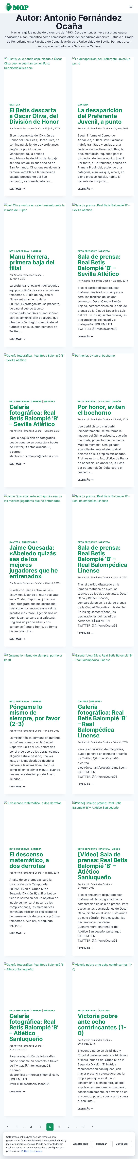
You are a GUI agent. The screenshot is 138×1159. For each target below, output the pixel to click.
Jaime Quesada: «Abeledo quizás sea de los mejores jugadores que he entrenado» (33, 562)
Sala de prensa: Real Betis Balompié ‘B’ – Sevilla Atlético (99, 265)
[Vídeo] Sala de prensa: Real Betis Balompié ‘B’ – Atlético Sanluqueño (102, 866)
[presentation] (35, 77)
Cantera (14, 104)
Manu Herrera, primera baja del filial (31, 262)
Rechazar (101, 1143)
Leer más (17, 188)
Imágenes (49, 401)
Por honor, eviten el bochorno (101, 409)
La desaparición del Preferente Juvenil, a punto (100, 116)
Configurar (122, 1143)
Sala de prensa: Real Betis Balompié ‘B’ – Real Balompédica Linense (102, 559)
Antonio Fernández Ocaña (28, 128)
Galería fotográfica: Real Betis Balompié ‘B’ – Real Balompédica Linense (102, 721)
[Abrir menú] (131, 6)
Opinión (116, 401)
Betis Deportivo (19, 251)
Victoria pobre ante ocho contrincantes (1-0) (102, 1024)
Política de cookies (31, 1151)
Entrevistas (29, 542)
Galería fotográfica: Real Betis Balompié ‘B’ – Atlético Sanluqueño (33, 1027)
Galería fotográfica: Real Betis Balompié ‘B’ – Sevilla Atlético (33, 415)
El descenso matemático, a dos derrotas (29, 860)
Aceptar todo (80, 1143)
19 (82, 1127)
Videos (116, 849)
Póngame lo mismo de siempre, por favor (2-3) (34, 715)
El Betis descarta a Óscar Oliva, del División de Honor (34, 116)
